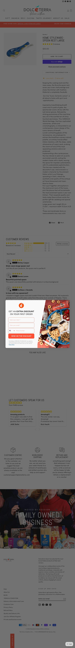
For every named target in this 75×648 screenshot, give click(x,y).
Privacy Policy (11, 344)
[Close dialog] (67, 302)
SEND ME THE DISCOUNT (21, 336)
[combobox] (11, 330)
